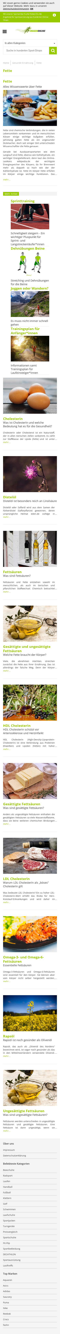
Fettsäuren (12, 571)
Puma (6, 1302)
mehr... (6, 179)
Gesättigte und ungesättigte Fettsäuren (26, 648)
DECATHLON (9, 1254)
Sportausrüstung (11, 1259)
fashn (6, 1325)
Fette (39, 62)
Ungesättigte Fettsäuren (23, 1111)
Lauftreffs (8, 1265)
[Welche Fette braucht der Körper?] (30, 624)
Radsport (7, 1175)
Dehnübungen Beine (28, 248)
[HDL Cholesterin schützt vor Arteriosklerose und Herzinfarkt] (30, 703)
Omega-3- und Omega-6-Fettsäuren (23, 959)
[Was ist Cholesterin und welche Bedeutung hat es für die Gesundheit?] (30, 396)
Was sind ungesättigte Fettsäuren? (25, 1115)
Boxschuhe (8, 1170)
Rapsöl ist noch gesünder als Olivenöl (27, 1040)
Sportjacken (9, 1220)
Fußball (7, 1192)
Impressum (9, 1149)
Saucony (7, 1296)
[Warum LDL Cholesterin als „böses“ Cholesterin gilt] (30, 856)
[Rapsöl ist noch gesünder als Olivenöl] (30, 1013)
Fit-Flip (6, 1243)
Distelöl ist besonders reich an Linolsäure (30, 501)
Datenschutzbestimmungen (16, 8)
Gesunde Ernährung (22, 62)
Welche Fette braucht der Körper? (24, 655)
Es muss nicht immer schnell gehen (29, 322)
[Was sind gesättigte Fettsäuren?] (30, 781)
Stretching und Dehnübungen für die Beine (30, 282)
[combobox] (30, 43)
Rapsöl (8, 1036)
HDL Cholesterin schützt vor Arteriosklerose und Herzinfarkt (23, 731)
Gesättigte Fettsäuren (21, 804)
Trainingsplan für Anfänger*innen (25, 331)
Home (6, 62)
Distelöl (9, 497)
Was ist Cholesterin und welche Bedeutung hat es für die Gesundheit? (27, 424)
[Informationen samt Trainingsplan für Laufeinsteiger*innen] (30, 349)
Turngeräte (9, 1226)
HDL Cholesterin (16, 725)
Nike (5, 1308)
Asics (5, 1285)
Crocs (6, 1319)
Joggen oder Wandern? (29, 288)
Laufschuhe (9, 1215)
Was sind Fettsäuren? (17, 576)
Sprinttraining (22, 201)
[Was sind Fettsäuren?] (30, 549)
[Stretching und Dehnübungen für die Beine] (30, 264)
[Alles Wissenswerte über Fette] (30, 108)
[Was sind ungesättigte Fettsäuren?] (30, 1088)
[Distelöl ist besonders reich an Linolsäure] (30, 474)
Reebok (7, 1313)
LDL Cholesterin (16, 878)
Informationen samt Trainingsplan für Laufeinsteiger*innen (24, 369)
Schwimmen (9, 1209)
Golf (5, 1203)
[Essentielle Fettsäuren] (30, 934)
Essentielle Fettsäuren (17, 965)
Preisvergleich (10, 1231)
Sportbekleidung (11, 1248)
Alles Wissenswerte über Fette (22, 86)
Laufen (6, 1181)
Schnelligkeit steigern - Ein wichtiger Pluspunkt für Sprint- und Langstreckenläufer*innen (28, 238)
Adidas (6, 1291)
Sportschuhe (9, 1237)
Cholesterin (13, 418)
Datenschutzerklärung (14, 1155)
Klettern (7, 1198)
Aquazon (7, 1280)
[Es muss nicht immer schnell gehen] (30, 304)
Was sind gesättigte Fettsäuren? (23, 808)
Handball (7, 1186)
